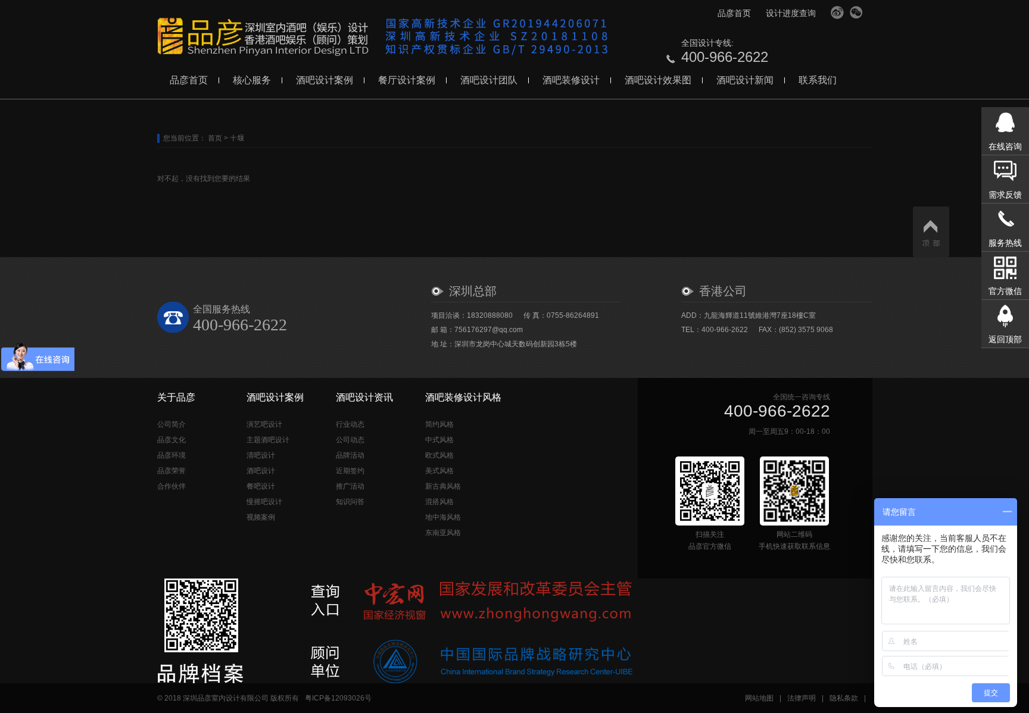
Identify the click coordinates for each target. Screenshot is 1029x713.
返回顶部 (1005, 339)
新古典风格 (443, 486)
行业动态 (350, 424)
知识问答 (350, 502)
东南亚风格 (443, 533)
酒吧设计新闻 (745, 80)
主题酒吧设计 (268, 440)
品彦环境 (171, 455)
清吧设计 (261, 455)
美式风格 (439, 471)
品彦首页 (734, 13)
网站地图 (759, 698)
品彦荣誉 (171, 471)
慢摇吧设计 (264, 502)
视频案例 (261, 517)
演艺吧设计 (264, 424)
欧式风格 (439, 455)
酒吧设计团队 (488, 80)
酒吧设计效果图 (658, 80)
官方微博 (837, 12)
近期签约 (350, 471)
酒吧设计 (261, 471)
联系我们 (818, 80)
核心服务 (252, 80)
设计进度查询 (791, 13)
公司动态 (350, 440)
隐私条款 (844, 698)
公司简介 (171, 424)
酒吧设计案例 (324, 80)
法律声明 (801, 698)
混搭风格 (439, 502)
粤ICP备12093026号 (338, 698)
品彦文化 (171, 440)
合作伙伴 (171, 486)
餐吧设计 (261, 486)
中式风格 (439, 440)
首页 (215, 138)
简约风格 (439, 424)
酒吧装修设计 (571, 80)
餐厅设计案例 (406, 80)
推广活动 (350, 486)
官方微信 (856, 12)
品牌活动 (350, 455)
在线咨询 (1005, 146)
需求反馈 (1005, 194)
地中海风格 (443, 517)
